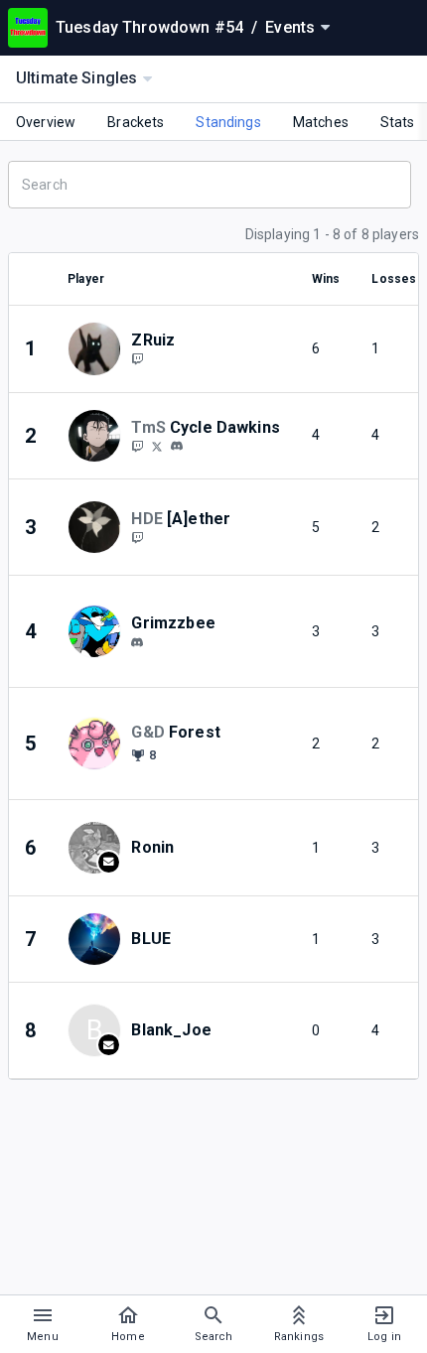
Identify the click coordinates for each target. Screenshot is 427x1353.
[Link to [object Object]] (99, 348)
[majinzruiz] (137, 358)
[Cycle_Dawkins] (157, 446)
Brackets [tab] (135, 122)
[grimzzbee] (137, 642)
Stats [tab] (397, 122)
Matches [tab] (321, 122)
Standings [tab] (228, 122)
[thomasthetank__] (177, 447)
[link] (177, 446)
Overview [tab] (45, 122)
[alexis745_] (137, 446)
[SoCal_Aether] (137, 537)
